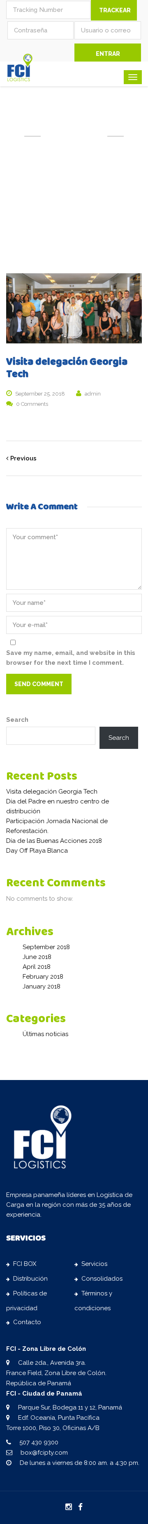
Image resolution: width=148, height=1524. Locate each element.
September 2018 (46, 947)
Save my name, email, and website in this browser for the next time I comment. (70, 657)
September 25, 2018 (40, 394)
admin (93, 394)
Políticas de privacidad (26, 1301)
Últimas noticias (45, 1034)
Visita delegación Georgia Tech (51, 791)
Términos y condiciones (93, 1301)
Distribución (30, 1278)
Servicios (94, 1264)
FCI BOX (24, 1264)
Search (17, 719)
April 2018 (37, 966)
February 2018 (43, 976)
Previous (23, 458)
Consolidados (102, 1278)
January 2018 (41, 986)
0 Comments (32, 404)
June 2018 (37, 957)
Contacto (27, 1322)
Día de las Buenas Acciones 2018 (54, 840)
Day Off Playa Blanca (37, 850)
